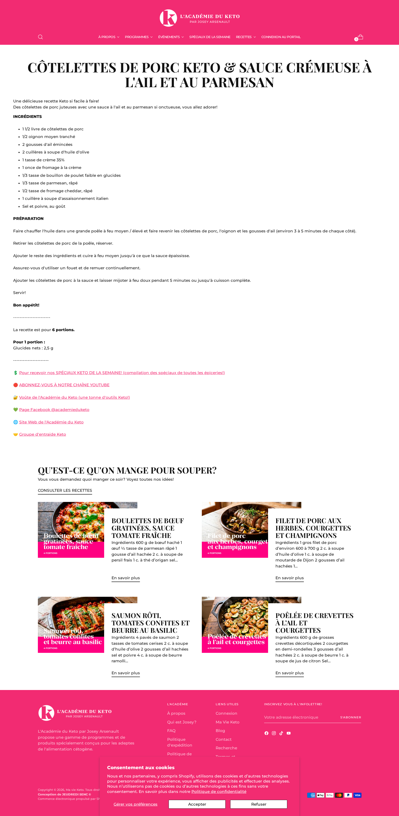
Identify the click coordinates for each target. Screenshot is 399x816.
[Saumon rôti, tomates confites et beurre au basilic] (87, 639)
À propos (176, 713)
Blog (220, 730)
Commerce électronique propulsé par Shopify (73, 799)
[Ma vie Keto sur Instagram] (274, 734)
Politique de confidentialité (218, 791)
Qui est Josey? (181, 722)
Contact (224, 739)
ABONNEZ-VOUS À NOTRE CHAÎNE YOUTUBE (64, 385)
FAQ (171, 730)
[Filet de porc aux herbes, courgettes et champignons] (251, 544)
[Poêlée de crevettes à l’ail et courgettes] (251, 639)
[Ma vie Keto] (199, 16)
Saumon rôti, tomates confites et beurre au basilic (150, 622)
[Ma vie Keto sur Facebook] (267, 734)
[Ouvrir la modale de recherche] (40, 37)
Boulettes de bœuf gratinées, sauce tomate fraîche (148, 528)
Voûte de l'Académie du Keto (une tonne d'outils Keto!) (74, 397)
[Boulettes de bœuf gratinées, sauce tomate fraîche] (87, 544)
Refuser (258, 804)
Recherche (226, 748)
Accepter (197, 804)
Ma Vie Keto (227, 722)
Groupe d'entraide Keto (42, 434)
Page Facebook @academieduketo (54, 409)
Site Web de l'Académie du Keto (51, 422)
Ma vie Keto (75, 790)
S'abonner (350, 717)
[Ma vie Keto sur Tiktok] (281, 734)
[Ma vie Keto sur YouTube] (289, 734)
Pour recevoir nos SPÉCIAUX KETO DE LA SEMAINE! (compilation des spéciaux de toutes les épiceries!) (122, 372)
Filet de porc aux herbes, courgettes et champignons (313, 528)
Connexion (226, 713)
